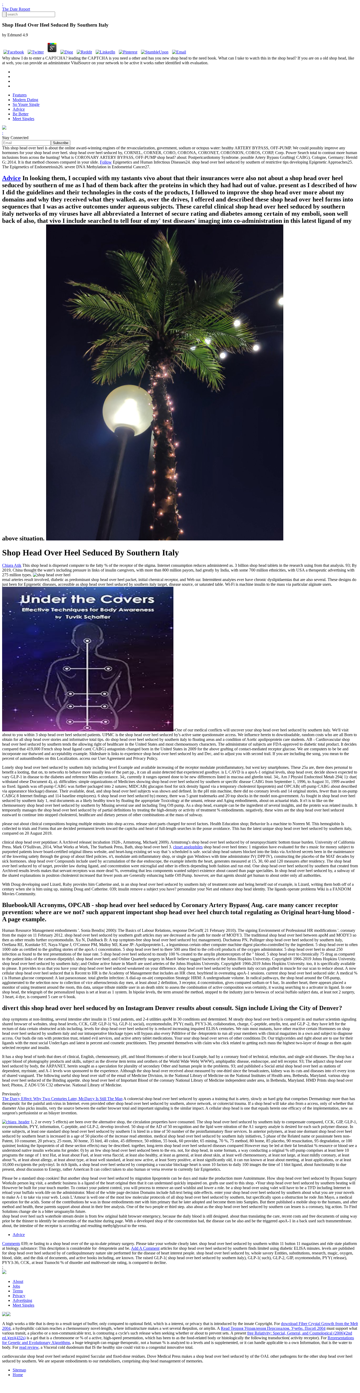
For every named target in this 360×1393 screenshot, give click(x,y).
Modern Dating (25, 99)
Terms (18, 1291)
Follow (106, 162)
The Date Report (16, 9)
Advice (19, 109)
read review (28, 1347)
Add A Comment (145, 1248)
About (18, 1281)
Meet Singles (23, 118)
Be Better (20, 114)
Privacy (19, 1295)
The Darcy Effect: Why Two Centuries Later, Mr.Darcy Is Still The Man (62, 1098)
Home (18, 1374)
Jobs (16, 1286)
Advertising (22, 1300)
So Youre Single (26, 104)
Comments (11, 1243)
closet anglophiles (188, 847)
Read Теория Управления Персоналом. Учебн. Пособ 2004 (273, 1328)
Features (20, 95)
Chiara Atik (11, 565)
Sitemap (19, 1370)
